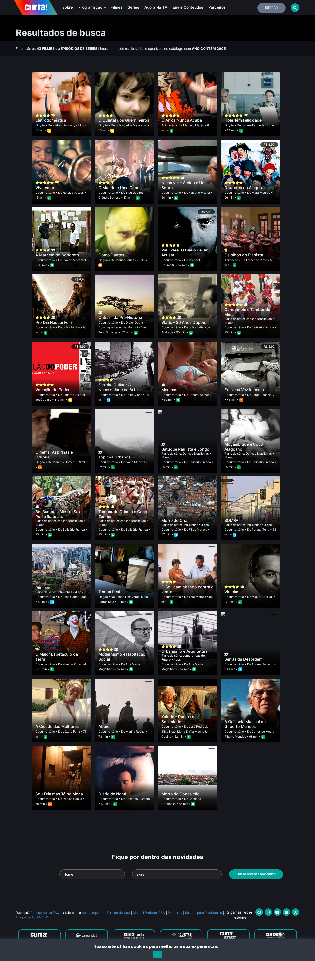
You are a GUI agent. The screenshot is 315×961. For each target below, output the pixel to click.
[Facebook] (259, 912)
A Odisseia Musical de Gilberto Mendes (245, 724)
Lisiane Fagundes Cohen (259, 125)
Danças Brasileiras (259, 319)
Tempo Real (109, 591)
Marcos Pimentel (74, 664)
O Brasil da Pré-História (120, 317)
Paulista (42, 587)
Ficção (40, 125)
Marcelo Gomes (63, 462)
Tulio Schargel (108, 332)
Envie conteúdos (188, 7)
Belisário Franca (263, 327)
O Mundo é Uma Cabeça (121, 187)
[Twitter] (295, 912)
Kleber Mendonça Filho (68, 125)
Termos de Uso (118, 913)
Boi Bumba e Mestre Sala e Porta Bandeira (60, 514)
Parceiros (217, 7)
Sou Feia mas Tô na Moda (59, 793)
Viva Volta (44, 187)
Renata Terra (260, 529)
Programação (90, 7)
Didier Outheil (135, 322)
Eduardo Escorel (74, 395)
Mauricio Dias (136, 327)
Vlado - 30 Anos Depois (183, 322)
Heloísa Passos (73, 192)
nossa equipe (92, 913)
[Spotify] (286, 912)
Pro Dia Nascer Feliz (54, 322)
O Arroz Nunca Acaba (181, 120)
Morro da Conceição (180, 793)
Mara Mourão (261, 192)
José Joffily (43, 399)
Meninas (169, 389)
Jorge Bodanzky (263, 395)
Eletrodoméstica (50, 120)
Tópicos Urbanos (114, 457)
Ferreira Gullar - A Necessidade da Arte (118, 387)
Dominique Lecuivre (112, 327)
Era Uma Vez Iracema (244, 389)
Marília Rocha (135, 731)
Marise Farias (125, 260)
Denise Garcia (72, 799)
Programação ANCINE (32, 917)
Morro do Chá (174, 520)
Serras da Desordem (243, 659)
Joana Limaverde (128, 597)
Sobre (67, 7)
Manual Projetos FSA (149, 913)
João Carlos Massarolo (131, 125)
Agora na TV (155, 7)
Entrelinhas (191, 525)
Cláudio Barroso (109, 197)
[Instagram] (268, 912)
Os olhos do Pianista (243, 254)
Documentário (45, 192)
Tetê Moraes (197, 597)
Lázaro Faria (71, 731)
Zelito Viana (134, 395)
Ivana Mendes (135, 462)
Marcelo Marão (193, 125)
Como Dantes (111, 254)
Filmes (116, 7)
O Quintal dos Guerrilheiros (123, 120)
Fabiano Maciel (199, 192)
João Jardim (71, 327)
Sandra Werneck (200, 395)
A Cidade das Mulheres (57, 726)
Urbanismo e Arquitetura (184, 651)
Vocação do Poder (52, 389)
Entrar (271, 8)
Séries (133, 7)
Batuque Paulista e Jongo (185, 449)
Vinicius (231, 591)
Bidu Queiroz (134, 192)
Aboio (104, 726)
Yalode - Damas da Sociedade (179, 719)
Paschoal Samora (138, 799)
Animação (168, 125)
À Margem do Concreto (57, 254)
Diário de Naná (112, 793)
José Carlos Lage (75, 597)
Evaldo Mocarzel (74, 260)
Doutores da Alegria (243, 187)
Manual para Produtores (203, 913)
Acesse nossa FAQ (45, 913)
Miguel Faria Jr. (262, 597)
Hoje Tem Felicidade (243, 120)
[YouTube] (277, 912)
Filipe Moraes (198, 529)
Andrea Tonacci (262, 664)
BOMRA (231, 520)
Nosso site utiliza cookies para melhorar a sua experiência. (157, 946)
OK (157, 954)
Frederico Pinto (256, 260)
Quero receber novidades (256, 874)
